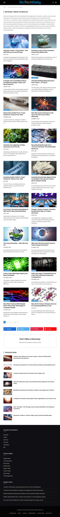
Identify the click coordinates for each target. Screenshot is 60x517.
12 (15, 322)
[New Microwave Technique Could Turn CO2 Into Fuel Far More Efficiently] (44, 104)
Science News (7, 471)
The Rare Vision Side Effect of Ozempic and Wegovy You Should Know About (23, 490)
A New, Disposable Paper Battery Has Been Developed (15, 274)
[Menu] (4, 2)
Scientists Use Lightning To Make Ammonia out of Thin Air (14, 146)
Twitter (5, 437)
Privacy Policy (41, 513)
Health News (6, 466)
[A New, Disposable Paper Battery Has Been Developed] (16, 264)
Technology (35, 47)
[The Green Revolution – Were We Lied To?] (16, 234)
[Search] (56, 2)
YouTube (5, 440)
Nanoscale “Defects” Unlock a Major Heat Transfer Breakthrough (32, 415)
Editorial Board (32, 513)
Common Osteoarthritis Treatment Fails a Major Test (29, 373)
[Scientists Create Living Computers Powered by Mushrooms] (44, 41)
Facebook (5, 435)
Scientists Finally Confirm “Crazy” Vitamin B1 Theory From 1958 (14, 178)
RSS (4, 447)
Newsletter (6, 445)
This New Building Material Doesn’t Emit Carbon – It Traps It (42, 81)
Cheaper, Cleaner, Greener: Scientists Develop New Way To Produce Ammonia (43, 211)
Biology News (6, 458)
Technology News (8, 476)
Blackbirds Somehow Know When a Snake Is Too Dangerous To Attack (33, 390)
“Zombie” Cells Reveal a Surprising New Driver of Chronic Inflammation (22, 487)
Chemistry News (7, 461)
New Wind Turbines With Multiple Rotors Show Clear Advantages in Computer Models (14, 305)
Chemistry (6, 47)
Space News (6, 473)
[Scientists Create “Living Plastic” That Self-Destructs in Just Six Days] (16, 41)
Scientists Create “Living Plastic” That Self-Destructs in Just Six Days (15, 51)
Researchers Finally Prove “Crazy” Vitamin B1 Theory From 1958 (14, 114)
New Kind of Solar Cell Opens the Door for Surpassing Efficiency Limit (44, 305)
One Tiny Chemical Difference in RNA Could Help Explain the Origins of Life (23, 500)
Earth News (6, 463)
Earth (5, 240)
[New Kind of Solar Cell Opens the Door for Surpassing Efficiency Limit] (44, 295)
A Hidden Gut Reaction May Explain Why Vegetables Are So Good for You (34, 398)
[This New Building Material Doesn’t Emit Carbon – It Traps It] (44, 71)
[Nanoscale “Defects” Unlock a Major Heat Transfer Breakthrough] (7, 417)
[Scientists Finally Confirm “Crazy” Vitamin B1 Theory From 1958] (16, 168)
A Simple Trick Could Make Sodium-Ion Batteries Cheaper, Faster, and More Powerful (15, 82)
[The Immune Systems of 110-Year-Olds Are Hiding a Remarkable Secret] (7, 367)
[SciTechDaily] (30, 2)
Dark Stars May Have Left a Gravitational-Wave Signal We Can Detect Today (33, 382)
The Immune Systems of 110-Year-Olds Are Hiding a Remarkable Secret (34, 365)
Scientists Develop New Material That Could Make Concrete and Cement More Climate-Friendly (43, 179)
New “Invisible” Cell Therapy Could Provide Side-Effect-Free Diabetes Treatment (33, 407)
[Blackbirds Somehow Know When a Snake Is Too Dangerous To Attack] (7, 392)
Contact (25, 513)
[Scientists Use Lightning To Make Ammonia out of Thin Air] (16, 136)
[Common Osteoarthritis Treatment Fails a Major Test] (7, 375)
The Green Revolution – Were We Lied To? (15, 244)
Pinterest (5, 442)
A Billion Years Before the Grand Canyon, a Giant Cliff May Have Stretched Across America (32, 357)
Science (34, 174)
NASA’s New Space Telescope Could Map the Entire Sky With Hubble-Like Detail (24, 493)
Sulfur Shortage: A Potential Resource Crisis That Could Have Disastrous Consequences (43, 275)
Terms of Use (49, 513)
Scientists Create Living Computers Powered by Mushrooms (42, 51)
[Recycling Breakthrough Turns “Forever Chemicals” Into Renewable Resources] (44, 136)
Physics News (6, 468)
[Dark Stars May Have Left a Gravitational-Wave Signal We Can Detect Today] (7, 384)
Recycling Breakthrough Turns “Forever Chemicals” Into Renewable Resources (43, 146)
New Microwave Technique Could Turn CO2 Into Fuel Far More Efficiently (42, 114)
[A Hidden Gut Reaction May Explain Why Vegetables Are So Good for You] (7, 400)
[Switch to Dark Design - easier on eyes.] (53, 2)
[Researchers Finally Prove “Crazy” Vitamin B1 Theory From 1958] (16, 104)
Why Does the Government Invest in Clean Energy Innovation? (43, 244)
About (19, 513)
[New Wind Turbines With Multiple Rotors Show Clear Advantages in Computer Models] (16, 295)
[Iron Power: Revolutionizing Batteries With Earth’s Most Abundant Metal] (16, 200)
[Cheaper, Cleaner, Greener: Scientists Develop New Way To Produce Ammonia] (44, 200)
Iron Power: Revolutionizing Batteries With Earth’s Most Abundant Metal (15, 210)
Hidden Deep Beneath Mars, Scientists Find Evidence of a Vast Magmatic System (24, 497)
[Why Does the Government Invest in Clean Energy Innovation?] (44, 234)
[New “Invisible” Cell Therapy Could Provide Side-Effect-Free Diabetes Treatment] (7, 409)
